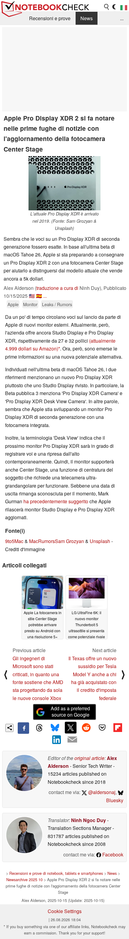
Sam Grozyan (69, 541)
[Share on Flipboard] (117, 727)
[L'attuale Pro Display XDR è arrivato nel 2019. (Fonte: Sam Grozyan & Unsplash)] (64, 183)
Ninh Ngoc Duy (88, 820)
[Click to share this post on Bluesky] (55, 728)
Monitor (30, 304)
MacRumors (42, 541)
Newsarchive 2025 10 (24, 879)
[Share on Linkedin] (56, 739)
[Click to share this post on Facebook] (23, 728)
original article (89, 758)
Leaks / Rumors (57, 304)
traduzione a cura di (57, 287)
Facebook (112, 854)
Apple (13, 304)
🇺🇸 (32, 295)
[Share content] (9, 728)
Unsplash (100, 541)
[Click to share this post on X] (70, 727)
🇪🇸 (39, 295)
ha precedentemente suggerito (55, 501)
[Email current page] (72, 740)
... (122, 18)
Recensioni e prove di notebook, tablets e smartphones (56, 873)
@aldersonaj (101, 792)
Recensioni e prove (49, 18)
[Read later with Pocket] (102, 727)
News (86, 18)
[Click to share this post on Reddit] (86, 727)
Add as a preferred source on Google (70, 711)
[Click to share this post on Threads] (39, 728)
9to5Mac (14, 541)
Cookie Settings (65, 911)
